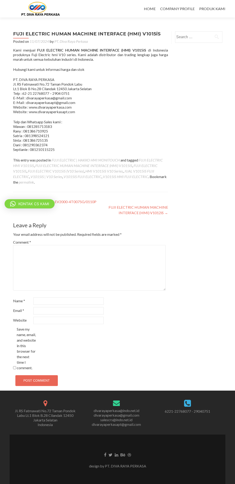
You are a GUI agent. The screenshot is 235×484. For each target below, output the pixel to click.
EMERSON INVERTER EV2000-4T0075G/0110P (54, 201)
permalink (26, 182)
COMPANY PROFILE (177, 8)
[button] (30, 203)
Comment (22, 242)
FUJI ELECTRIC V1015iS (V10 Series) (56, 171)
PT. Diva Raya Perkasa (71, 41)
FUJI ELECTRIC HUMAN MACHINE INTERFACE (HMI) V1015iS (83, 165)
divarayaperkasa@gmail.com (116, 415)
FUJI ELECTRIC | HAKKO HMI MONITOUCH (86, 160)
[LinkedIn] (116, 454)
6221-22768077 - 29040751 (187, 411)
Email (18, 310)
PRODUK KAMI (212, 8)
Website (20, 320)
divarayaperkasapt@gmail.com (116, 424)
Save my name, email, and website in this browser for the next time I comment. (26, 348)
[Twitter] (110, 454)
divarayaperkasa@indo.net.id (116, 410)
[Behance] (122, 454)
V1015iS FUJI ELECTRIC (82, 176)
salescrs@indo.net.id (116, 420)
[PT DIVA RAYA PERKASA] (42, 8)
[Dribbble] (129, 454)
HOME (150, 8)
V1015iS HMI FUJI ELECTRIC (125, 176)
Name (19, 301)
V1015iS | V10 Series (46, 176)
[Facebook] (105, 454)
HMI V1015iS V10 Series (104, 171)
